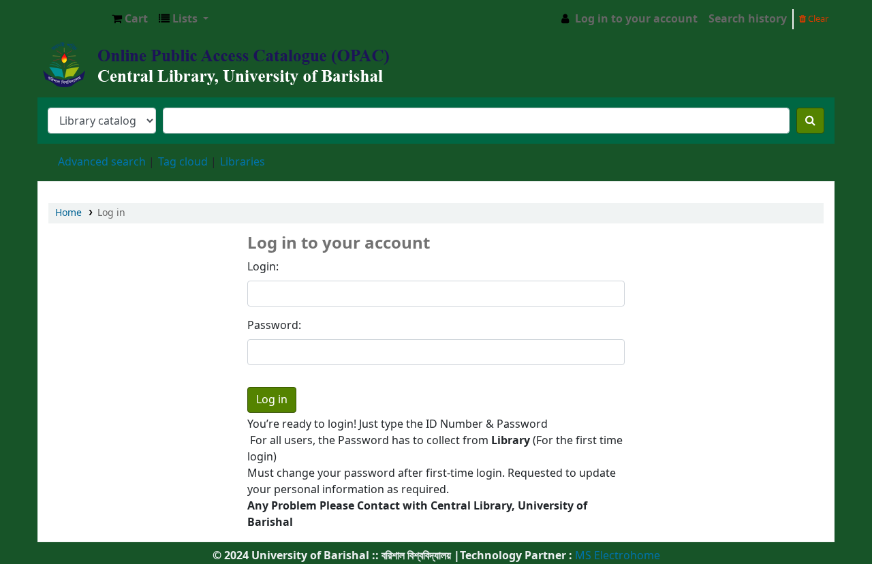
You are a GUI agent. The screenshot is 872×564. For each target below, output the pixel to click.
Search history (747, 19)
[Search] (810, 121)
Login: (263, 267)
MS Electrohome (616, 556)
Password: (274, 325)
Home (68, 213)
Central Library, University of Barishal (72, 19)
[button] (129, 19)
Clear (817, 18)
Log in (111, 213)
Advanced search (102, 162)
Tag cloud (183, 162)
